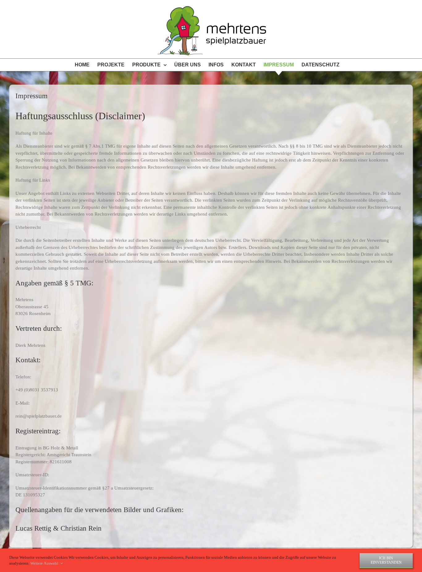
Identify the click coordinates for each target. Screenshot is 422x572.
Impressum (31, 96)
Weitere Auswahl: (45, 563)
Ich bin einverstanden (386, 560)
